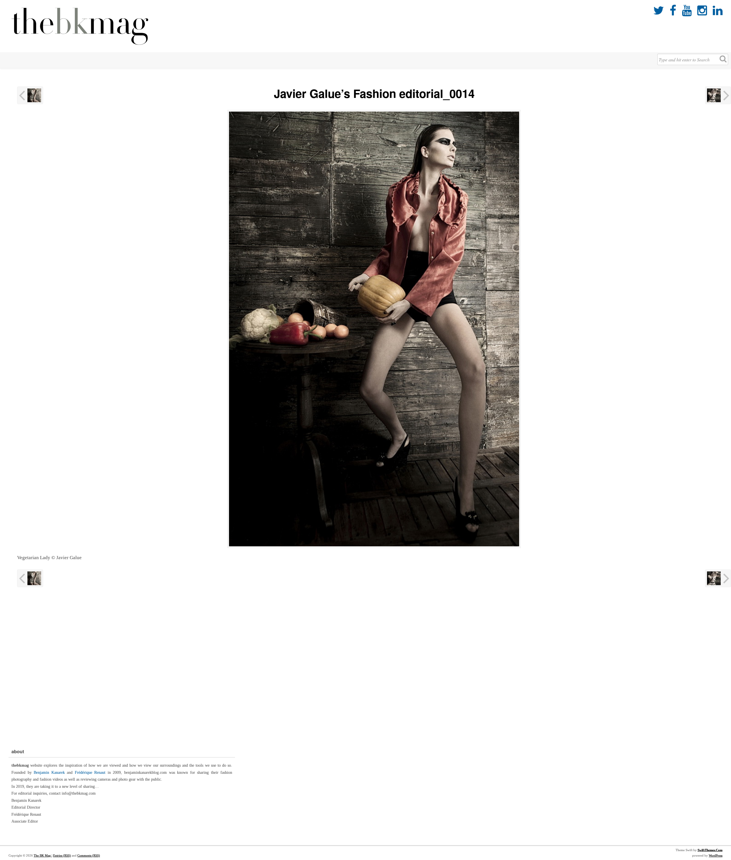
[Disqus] (374, 666)
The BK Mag (43, 855)
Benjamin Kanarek (49, 772)
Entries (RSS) (62, 855)
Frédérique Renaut (90, 772)
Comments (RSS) (88, 855)
